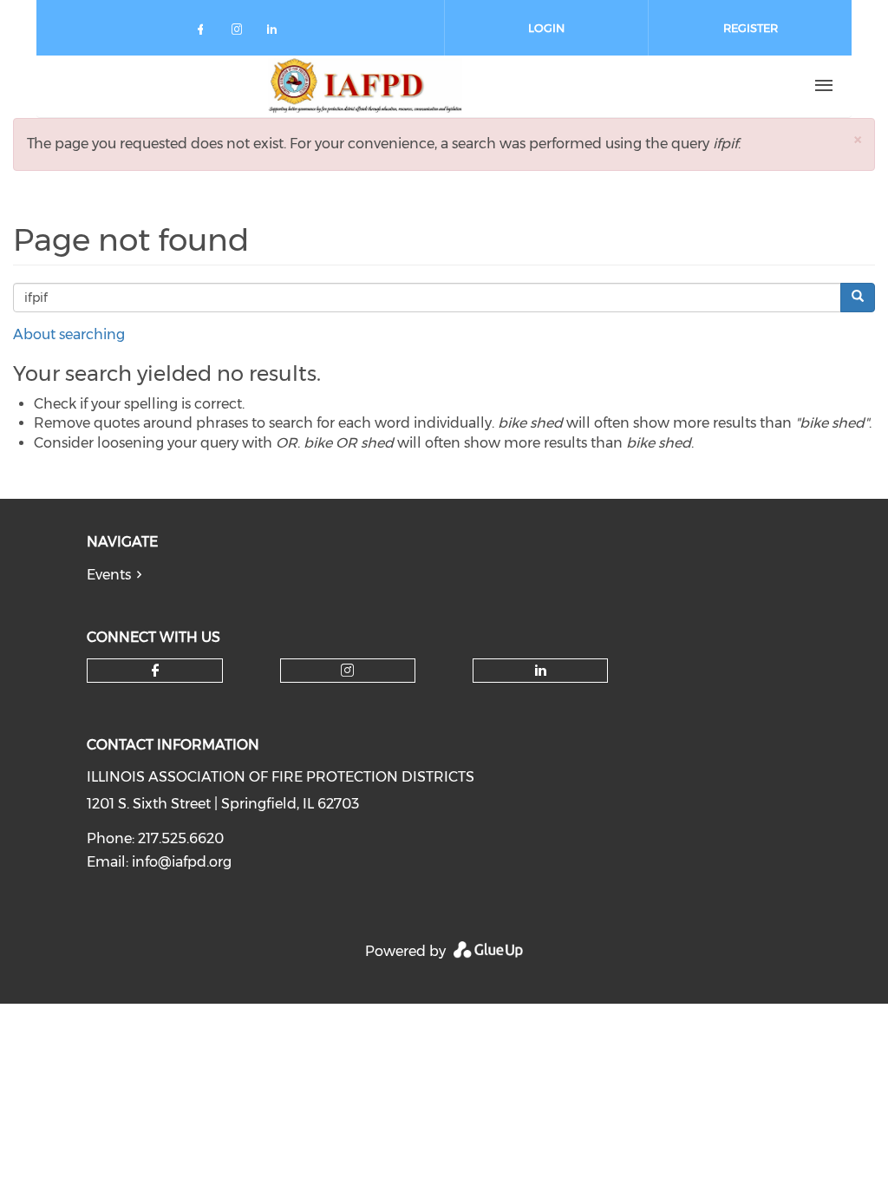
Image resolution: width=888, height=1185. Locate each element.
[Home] (365, 86)
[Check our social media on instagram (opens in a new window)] (240, 32)
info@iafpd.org (182, 862)
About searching (69, 334)
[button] (857, 139)
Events (109, 574)
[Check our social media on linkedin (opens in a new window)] (277, 32)
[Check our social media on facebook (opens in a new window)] (204, 32)
